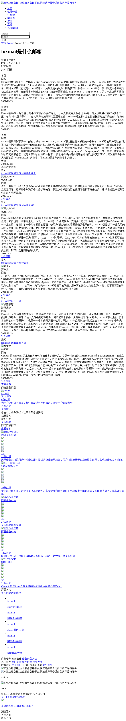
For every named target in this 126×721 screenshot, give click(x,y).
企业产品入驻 (29, 658)
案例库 (11, 18)
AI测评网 (12, 27)
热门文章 (17, 662)
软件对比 (27, 662)
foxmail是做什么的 (11, 301)
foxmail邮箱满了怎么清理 (14, 263)
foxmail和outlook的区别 (13, 342)
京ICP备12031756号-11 (13, 697)
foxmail (10, 43)
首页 (9, 8)
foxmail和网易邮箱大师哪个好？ (18, 173)
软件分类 (12, 11)
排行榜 (11, 15)
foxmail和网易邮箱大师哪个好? (17, 205)
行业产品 (37, 662)
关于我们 (17, 665)
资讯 (9, 21)
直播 (9, 24)
